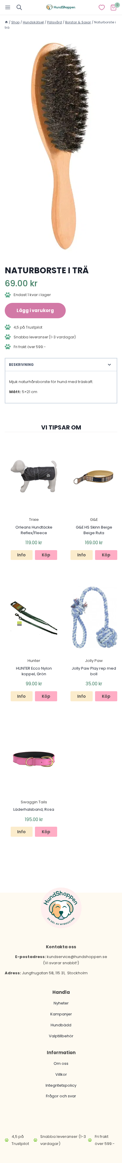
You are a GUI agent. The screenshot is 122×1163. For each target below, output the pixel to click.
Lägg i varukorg (35, 310)
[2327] (61, 146)
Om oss (61, 1063)
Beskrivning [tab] (21, 364)
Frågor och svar (61, 1096)
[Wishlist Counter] (102, 7)
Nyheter (61, 1003)
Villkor (61, 1074)
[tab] (61, 250)
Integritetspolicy (61, 1085)
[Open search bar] (19, 7)
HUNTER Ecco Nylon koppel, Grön (34, 671)
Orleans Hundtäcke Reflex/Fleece (33, 530)
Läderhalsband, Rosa (33, 809)
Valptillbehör (61, 1036)
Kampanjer (61, 1014)
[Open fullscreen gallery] (111, 250)
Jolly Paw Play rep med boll (94, 671)
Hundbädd (61, 1025)
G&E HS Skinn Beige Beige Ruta (94, 530)
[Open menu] (7, 7)
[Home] (6, 22)
